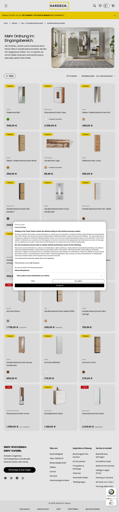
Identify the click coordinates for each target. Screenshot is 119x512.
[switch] (111, 503)
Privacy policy (20, 224)
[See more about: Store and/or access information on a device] (101, 275)
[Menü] (115, 489)
